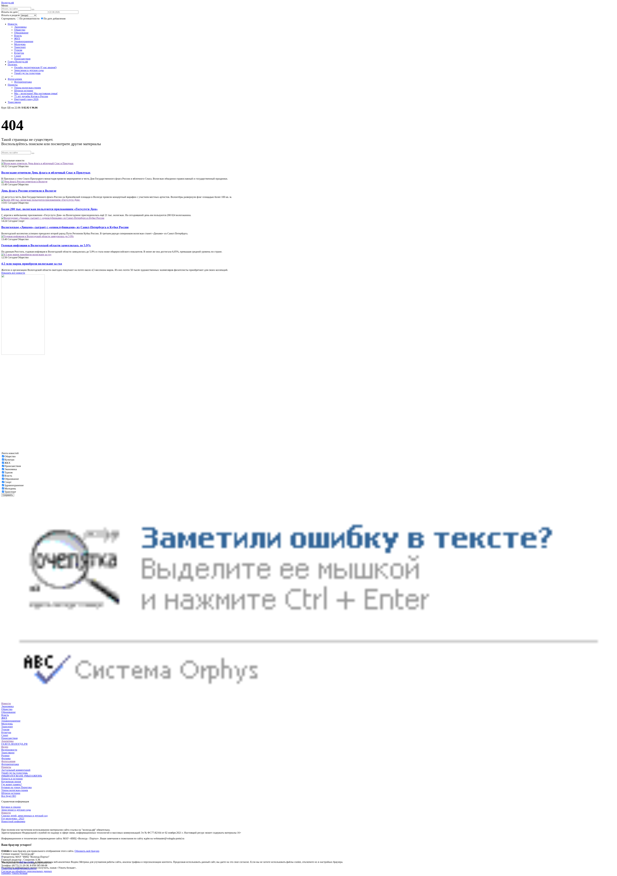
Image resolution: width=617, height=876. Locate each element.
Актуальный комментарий (15, 770)
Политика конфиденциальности (18, 868)
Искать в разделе (10, 15)
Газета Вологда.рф (18, 61)
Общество (19, 29)
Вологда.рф (7, 2)
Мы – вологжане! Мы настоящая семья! (36, 93)
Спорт (17, 55)
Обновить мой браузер (87, 851)
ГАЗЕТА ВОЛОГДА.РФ (14, 744)
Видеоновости (9, 749)
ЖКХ (17, 38)
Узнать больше (19, 873)
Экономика (20, 27)
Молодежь (20, 44)
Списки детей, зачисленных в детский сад (24, 815)
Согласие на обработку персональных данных (26, 871)
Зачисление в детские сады (29, 70)
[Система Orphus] (308, 700)
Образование (21, 32)
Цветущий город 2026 (26, 99)
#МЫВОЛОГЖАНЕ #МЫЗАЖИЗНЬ (21, 775)
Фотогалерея (15, 79)
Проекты (13, 84)
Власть (18, 35)
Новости (13, 24)
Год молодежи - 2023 (12, 818)
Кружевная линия (11, 781)
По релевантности (29, 18)
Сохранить (8, 495)
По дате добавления (54, 18)
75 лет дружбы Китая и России (31, 96)
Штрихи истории (23, 90)
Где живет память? (11, 784)
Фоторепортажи (23, 82)
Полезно (13, 64)
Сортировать (8, 18)
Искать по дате (9, 12)
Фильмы (6, 758)
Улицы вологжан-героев (27, 87)
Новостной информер (13, 821)
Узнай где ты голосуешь (27, 73)
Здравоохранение (23, 41)
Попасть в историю (12, 778)
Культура (19, 53)
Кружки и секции (11, 807)
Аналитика (7, 741)
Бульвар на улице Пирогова (16, 787)
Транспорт (20, 47)
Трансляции (14, 102)
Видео (4, 746)
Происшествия (22, 58)
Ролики (5, 755)
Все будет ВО (8, 796)
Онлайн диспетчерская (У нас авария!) (35, 67)
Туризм (18, 50)
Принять (6, 873)
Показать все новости (13, 272)
